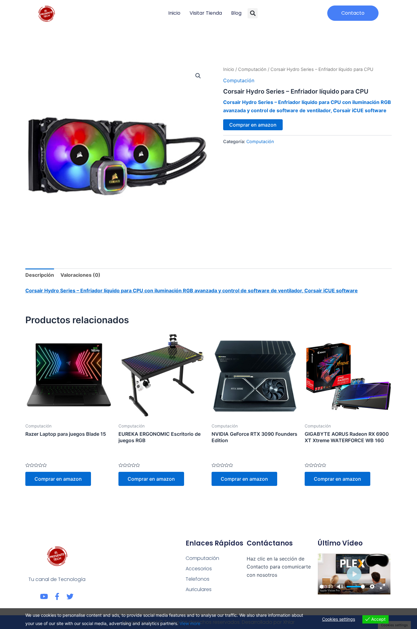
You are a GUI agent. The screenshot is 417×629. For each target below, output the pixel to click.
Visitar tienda (206, 13)
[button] (253, 13)
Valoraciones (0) (80, 275)
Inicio (174, 13)
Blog (236, 13)
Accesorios (199, 568)
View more (189, 623)
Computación (252, 69)
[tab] (39, 274)
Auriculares (199, 589)
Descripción (39, 275)
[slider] (322, 587)
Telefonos (197, 579)
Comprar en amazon (253, 125)
